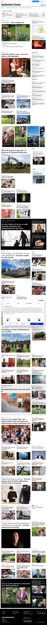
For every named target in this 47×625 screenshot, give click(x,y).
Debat (23, 7)
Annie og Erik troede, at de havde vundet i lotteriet (22, 448)
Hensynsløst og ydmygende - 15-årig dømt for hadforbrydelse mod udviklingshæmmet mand (38, 372)
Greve (33, 417)
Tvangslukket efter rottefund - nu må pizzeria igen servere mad (8, 97)
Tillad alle (36, 323)
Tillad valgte (23, 323)
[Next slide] (44, 136)
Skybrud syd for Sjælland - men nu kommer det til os (38, 72)
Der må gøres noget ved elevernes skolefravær (37, 174)
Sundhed (6, 521)
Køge (17, 110)
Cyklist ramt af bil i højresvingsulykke (35, 65)
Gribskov (2, 387)
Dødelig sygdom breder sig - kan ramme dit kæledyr (7, 112)
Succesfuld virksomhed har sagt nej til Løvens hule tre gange (38, 419)
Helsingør (33, 385)
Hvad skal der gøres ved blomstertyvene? (12, 46)
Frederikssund (3, 204)
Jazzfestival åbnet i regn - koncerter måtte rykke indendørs (14, 55)
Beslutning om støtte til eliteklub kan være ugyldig (15, 330)
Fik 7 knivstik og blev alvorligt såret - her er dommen (8, 191)
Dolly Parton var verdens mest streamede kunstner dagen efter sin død (38, 103)
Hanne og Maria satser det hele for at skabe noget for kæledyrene (8, 448)
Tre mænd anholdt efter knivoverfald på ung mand (22, 191)
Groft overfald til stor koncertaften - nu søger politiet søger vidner (22, 298)
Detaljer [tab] (18, 303)
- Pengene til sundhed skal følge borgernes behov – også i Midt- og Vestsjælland (38, 154)
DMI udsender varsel (37, 508)
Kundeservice (4, 611)
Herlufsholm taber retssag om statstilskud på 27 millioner (23, 356)
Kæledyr (6, 110)
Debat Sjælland (39, 151)
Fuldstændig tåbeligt (8, 566)
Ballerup (2, 189)
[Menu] (45, 1)
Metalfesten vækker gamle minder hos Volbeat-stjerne (7, 177)
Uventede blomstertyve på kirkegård (9, 43)
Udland (33, 81)
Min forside (10, 7)
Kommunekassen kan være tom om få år (15, 390)
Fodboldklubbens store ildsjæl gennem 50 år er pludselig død (38, 552)
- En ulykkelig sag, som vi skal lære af (23, 464)
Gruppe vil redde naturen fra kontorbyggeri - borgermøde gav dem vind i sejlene (7, 81)
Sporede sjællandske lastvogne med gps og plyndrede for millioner (34, 16)
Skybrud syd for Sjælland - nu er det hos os (38, 22)
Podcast (6, 222)
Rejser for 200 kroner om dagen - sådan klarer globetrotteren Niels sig (37, 388)
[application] (8, 136)
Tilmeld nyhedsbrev (16, 612)
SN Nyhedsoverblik (4, 7)
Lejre (33, 354)
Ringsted (2, 20)
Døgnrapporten (8, 13)
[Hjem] (2, 1)
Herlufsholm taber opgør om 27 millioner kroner (38, 329)
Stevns (18, 461)
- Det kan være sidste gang (38, 37)
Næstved (2, 311)
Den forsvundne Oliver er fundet (7, 297)
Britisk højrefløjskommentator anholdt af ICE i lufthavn (38, 87)
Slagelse (2, 94)
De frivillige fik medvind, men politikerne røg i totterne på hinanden (8, 282)
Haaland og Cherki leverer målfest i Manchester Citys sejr (38, 99)
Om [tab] (39, 303)
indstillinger (37, 311)
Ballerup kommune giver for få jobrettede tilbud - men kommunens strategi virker (23, 508)
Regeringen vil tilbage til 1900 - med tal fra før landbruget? (38, 448)
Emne (17, 7)
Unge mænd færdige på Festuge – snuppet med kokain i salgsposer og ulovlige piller (23, 112)
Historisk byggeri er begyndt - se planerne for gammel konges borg (14, 151)
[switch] (18, 320)
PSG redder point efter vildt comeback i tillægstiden (37, 95)
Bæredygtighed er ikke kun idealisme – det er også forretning (38, 464)
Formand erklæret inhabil (38, 565)
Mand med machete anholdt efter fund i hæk (21, 15)
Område (13, 7)
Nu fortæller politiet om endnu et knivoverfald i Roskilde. (38, 61)
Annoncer (3, 613)
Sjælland (3, 13)
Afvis (10, 323)
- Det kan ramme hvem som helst (15, 525)
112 (33, 13)
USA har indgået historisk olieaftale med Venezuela (38, 83)
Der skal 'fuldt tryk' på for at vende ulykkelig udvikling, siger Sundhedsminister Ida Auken (14, 226)
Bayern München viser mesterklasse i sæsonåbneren (38, 284)
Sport (31, 7)
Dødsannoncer (27, 7)
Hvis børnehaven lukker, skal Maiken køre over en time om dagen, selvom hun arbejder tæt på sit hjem (38, 524)
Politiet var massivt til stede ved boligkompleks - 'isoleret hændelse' (38, 76)
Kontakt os (14, 613)
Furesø (18, 204)
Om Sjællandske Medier (27, 611)
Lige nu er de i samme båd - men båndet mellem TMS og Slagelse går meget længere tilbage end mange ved (15, 421)
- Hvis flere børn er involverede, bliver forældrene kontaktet (23, 206)
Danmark (33, 97)
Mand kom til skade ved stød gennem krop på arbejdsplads (38, 57)
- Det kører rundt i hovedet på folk (15, 255)
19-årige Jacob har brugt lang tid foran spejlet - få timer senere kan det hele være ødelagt (23, 567)
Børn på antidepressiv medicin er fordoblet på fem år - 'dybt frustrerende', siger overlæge (39, 236)
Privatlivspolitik (26, 612)
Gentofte (2, 251)
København (33, 93)
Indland (37, 20)
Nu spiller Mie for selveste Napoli (38, 403)
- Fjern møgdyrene (12, 22)
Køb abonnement (35, 1)
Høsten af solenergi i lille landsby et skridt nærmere (38, 597)
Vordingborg (34, 579)
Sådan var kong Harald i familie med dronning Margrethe (37, 479)
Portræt (6, 581)
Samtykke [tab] (8, 303)
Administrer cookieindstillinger (28, 613)
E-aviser (30, 1)
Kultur (6, 52)
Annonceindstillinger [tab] (28, 303)
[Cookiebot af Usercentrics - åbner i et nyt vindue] (39, 300)
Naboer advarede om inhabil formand (23, 552)
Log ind (41, 1)
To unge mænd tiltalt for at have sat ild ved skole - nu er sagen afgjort (23, 371)
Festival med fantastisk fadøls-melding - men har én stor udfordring (8, 371)
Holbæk (2, 52)
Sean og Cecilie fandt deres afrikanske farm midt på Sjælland (15, 584)
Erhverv (20, 7)
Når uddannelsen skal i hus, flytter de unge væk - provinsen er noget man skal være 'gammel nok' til (38, 582)
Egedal (2, 280)
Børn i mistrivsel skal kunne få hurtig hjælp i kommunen (38, 222)
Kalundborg (18, 189)
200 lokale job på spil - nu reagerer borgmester (6, 206)
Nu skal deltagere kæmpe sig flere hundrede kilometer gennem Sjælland (7, 508)
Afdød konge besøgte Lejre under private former (38, 356)
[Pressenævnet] (28, 620)
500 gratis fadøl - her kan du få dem (8, 356)
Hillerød (2, 354)
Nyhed (6, 20)
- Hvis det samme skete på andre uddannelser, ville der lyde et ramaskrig (15, 481)
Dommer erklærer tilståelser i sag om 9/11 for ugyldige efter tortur (39, 91)
